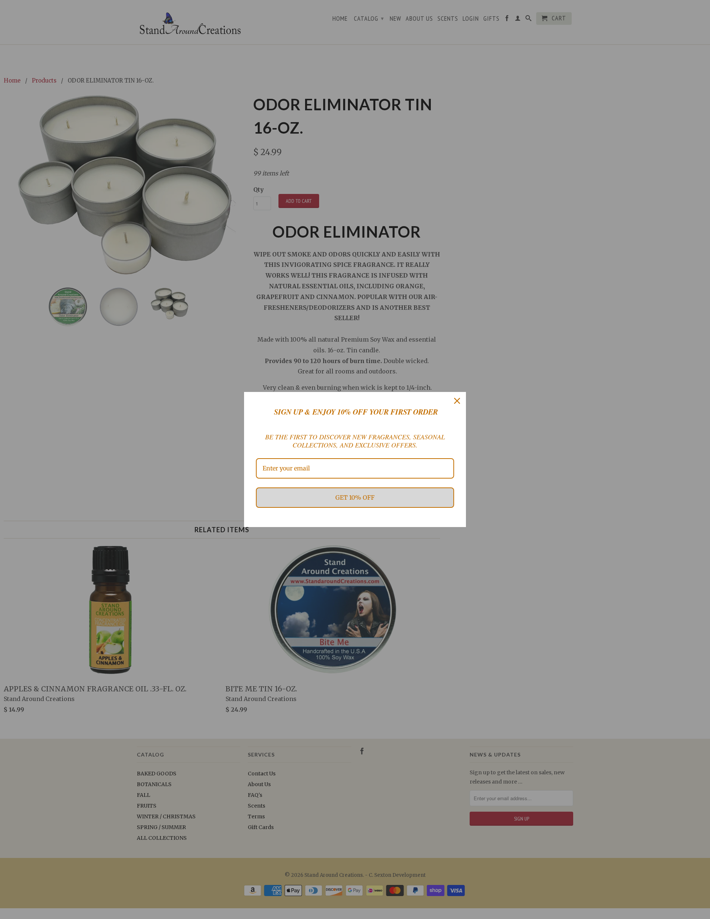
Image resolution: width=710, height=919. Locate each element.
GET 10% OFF (355, 497)
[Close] (457, 401)
